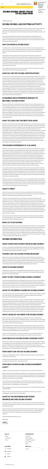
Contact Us (28, 436)
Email (27, 449)
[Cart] (45, 4)
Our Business (8, 438)
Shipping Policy (29, 438)
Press (6, 439)
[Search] (45, 7)
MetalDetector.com (10, 464)
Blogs (27, 443)
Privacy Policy (29, 441)
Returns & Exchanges (30, 439)
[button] (2, 4)
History (6, 436)
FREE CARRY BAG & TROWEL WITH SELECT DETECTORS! (24, 1)
